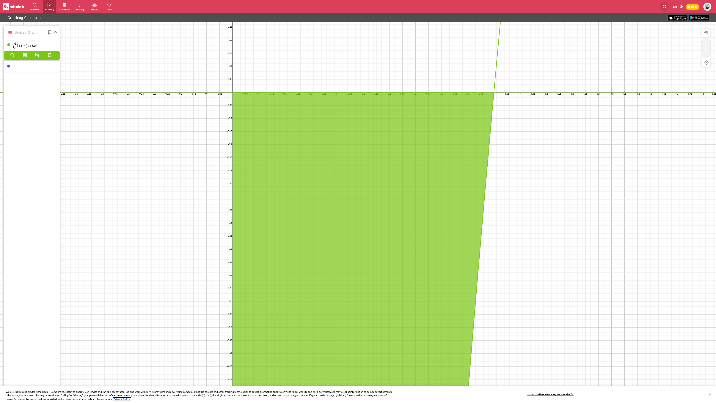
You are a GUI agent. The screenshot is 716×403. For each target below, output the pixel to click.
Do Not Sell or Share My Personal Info (550, 394)
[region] (358, 394)
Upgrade (692, 6)
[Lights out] (681, 6)
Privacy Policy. (122, 399)
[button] (50, 32)
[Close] (710, 394)
